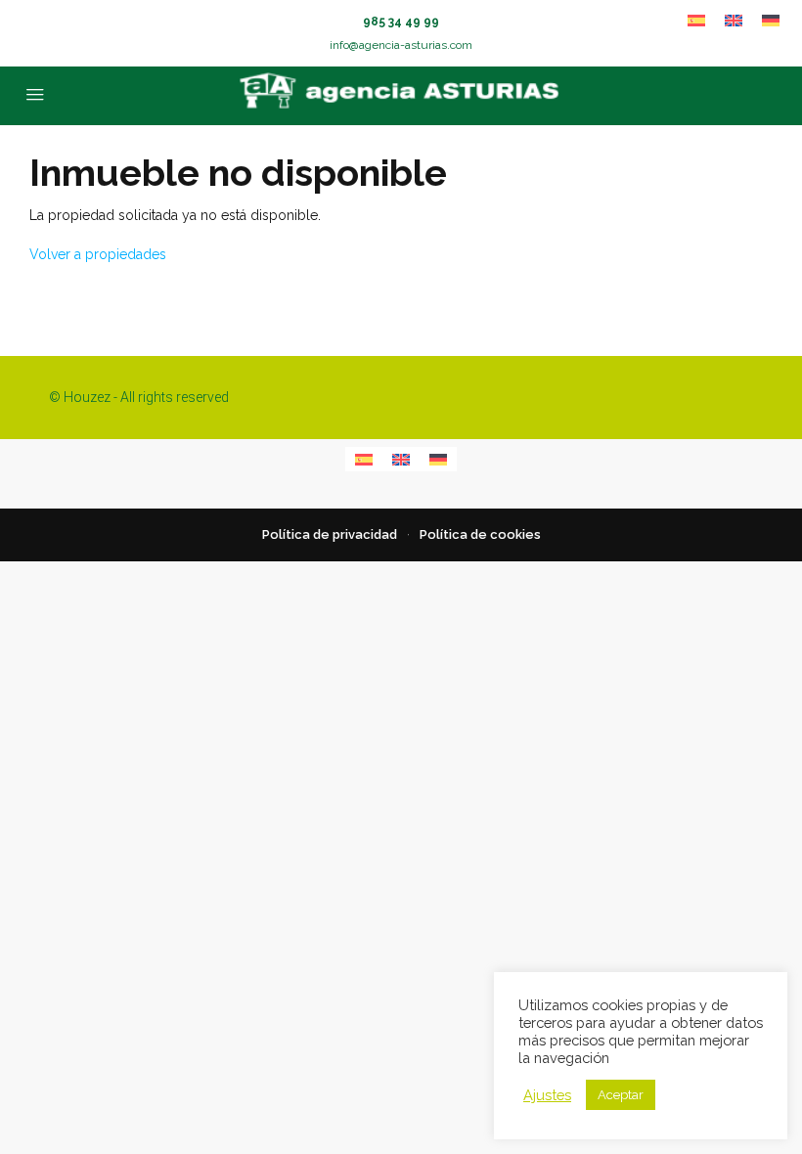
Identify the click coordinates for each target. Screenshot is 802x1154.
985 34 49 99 (401, 21)
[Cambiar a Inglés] (733, 20)
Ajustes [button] (547, 1095)
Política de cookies (480, 534)
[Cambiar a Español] (696, 20)
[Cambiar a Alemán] (770, 20)
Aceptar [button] (621, 1094)
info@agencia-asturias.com (401, 45)
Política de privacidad (329, 534)
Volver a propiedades (97, 254)
